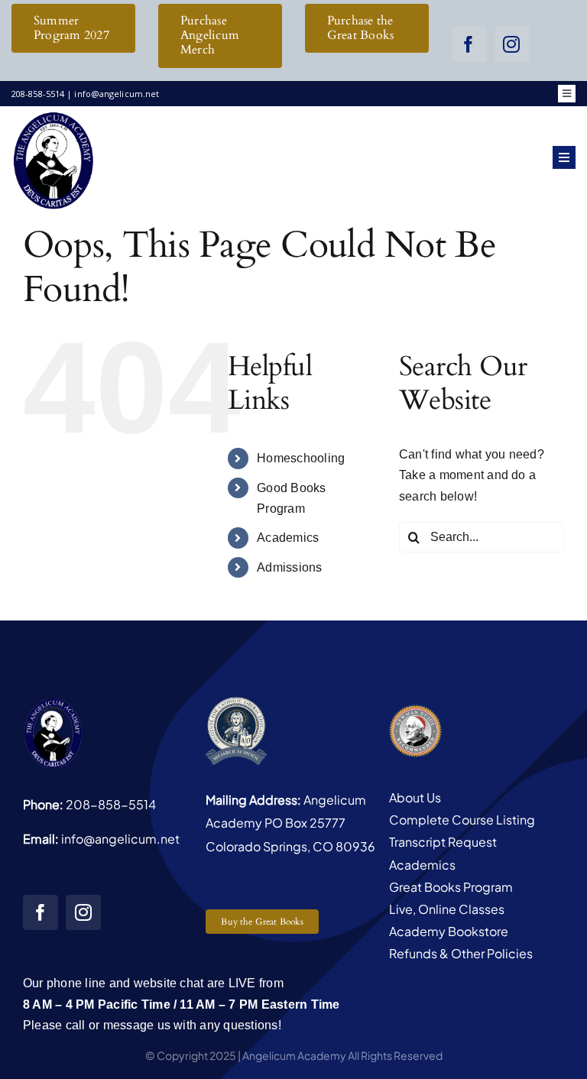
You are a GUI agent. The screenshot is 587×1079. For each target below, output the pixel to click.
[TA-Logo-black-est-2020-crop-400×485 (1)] (53, 115)
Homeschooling (301, 458)
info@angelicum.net (120, 839)
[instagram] (512, 44)
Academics (288, 537)
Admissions (289, 567)
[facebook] (469, 44)
